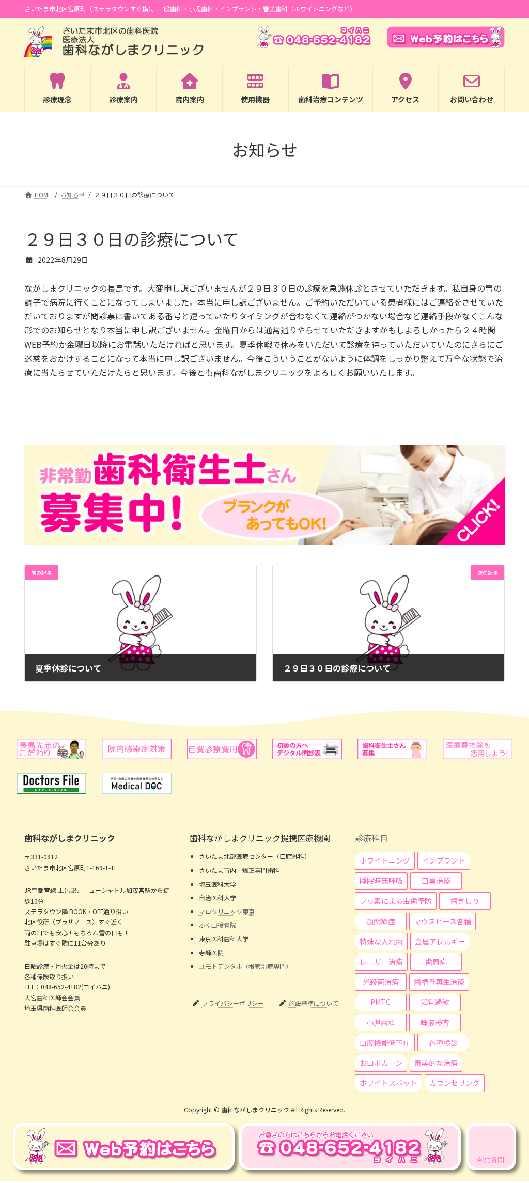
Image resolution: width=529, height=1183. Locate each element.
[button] (385, 860)
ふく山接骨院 (217, 924)
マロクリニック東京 (227, 911)
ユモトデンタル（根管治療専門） (245, 966)
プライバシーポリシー (233, 1003)
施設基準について (313, 1003)
